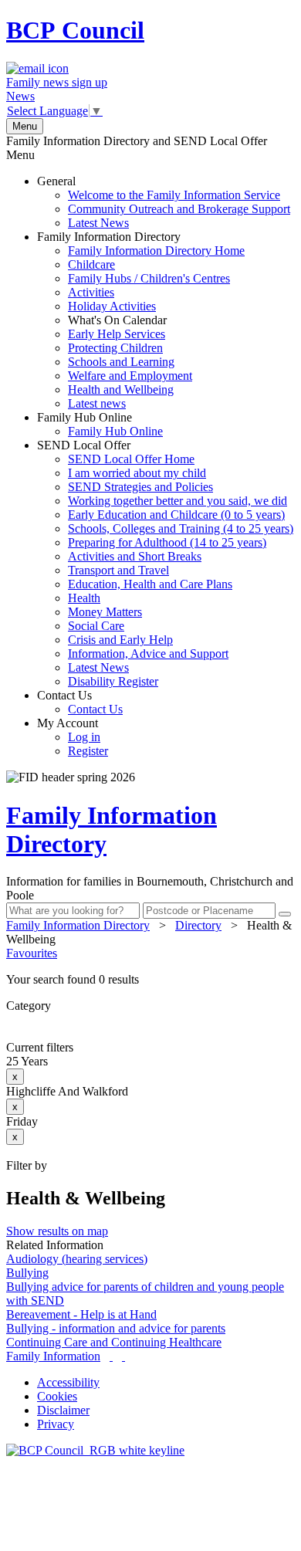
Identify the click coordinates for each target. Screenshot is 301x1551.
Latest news (97, 403)
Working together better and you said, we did (177, 500)
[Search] (285, 914)
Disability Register (113, 681)
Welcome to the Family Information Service (174, 194)
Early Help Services (116, 333)
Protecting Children (115, 347)
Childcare (91, 264)
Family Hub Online (100, 424)
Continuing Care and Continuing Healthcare (114, 1342)
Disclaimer (63, 1410)
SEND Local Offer (165, 563)
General (163, 201)
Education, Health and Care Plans (150, 584)
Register (88, 750)
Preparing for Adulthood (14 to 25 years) (167, 542)
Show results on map (57, 1231)
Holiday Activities (112, 306)
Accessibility (68, 1382)
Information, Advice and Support (148, 653)
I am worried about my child (137, 472)
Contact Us (80, 702)
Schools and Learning (121, 361)
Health (84, 597)
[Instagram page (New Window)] (123, 1356)
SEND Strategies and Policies (140, 486)
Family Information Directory (141, 320)
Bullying (27, 1272)
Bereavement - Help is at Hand (81, 1314)
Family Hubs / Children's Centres (149, 278)
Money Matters (105, 611)
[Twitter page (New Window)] (111, 1356)
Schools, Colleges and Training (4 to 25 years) (180, 528)
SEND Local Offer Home (131, 459)
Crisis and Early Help (120, 639)
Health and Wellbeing (121, 389)
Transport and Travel (118, 570)
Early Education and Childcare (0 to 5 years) (176, 514)
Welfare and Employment (130, 375)
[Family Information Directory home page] (95, 1450)
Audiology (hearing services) (76, 1258)
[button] (150, 980)
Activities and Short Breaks (134, 556)
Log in (84, 736)
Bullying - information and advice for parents (115, 1328)
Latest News (98, 222)
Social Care (96, 625)
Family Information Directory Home (156, 250)
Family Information (53, 1356)
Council (75, 30)
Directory (198, 925)
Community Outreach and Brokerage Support (179, 208)
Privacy (55, 1424)
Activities (91, 292)
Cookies (57, 1396)
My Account (72, 736)
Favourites (31, 953)
